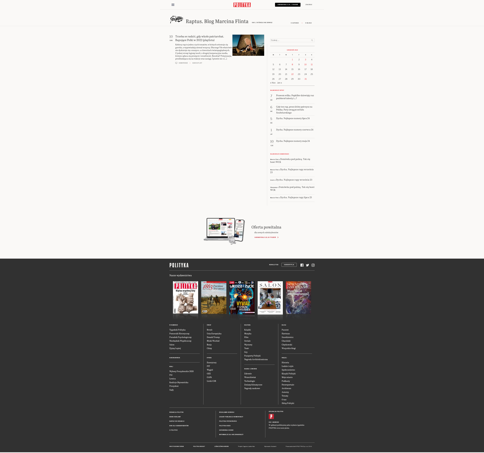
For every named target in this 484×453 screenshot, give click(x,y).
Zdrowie (248, 373)
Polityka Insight (199, 446)
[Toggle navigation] (172, 5)
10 (305, 64)
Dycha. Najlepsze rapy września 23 (292, 171)
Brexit (209, 329)
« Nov (273, 82)
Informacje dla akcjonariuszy (231, 434)
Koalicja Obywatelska (178, 382)
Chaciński (286, 340)
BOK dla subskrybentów (179, 426)
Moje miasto (287, 377)
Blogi (284, 325)
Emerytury (212, 362)
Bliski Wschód (213, 340)
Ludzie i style (287, 366)
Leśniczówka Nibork (221, 446)
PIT (208, 366)
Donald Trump (213, 337)
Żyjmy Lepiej (175, 348)
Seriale (247, 340)
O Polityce (173, 430)
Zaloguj (309, 4)
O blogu (308, 23)
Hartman (286, 333)
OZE (209, 373)
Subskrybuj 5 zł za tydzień (265, 237)
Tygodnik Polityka (177, 329)
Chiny (209, 348)
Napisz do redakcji (176, 421)
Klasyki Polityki (289, 373)
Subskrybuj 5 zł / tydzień (288, 4)
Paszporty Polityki (252, 355)
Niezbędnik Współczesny (180, 340)
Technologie (249, 380)
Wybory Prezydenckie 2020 (181, 371)
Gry (246, 352)
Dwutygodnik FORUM (176, 446)
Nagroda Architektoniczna (256, 359)
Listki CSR (211, 380)
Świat (209, 325)
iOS (270, 422)
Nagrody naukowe (252, 388)
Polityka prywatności (228, 421)
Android (276, 422)
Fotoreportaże (288, 384)
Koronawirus (174, 358)
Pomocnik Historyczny (179, 333)
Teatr (246, 348)
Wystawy (248, 344)
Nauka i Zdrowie (250, 369)
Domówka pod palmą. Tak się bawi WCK (290, 160)
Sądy (171, 389)
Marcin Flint (197, 63)
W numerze (173, 325)
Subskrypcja (289, 265)
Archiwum (286, 388)
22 (292, 74)
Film (246, 337)
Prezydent (174, 386)
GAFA (209, 377)
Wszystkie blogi (289, 348)
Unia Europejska (214, 333)
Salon (171, 344)
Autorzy (285, 392)
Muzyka (247, 333)
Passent (285, 329)
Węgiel (210, 369)
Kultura (247, 325)
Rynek (209, 358)
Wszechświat (250, 377)
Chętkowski (287, 344)
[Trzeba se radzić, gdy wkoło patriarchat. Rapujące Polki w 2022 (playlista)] (248, 49)
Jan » (279, 82)
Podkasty (286, 380)
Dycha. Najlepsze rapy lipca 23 (296, 197)
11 (312, 64)
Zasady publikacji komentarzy (231, 417)
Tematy (285, 395)
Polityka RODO (225, 426)
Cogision (245, 446)
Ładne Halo (251, 446)
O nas (284, 399)
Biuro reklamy (175, 417)
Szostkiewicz (287, 337)
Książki (247, 329)
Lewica (172, 378)
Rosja (209, 344)
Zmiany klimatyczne (253, 384)
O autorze (295, 23)
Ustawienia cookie (226, 430)
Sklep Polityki (288, 403)
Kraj (171, 366)
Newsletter (273, 265)
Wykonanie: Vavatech (270, 446)
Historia (285, 362)
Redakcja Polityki (176, 412)
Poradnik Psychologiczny (180, 337)
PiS (170, 374)
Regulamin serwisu (226, 412)
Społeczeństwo (288, 369)
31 (306, 79)
